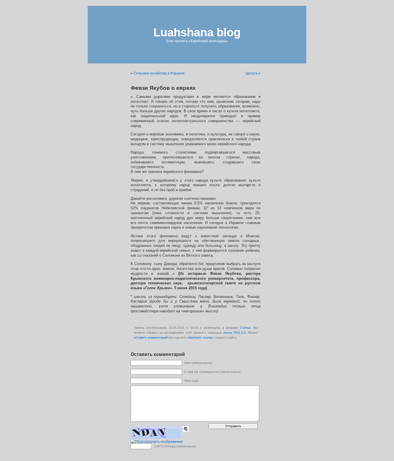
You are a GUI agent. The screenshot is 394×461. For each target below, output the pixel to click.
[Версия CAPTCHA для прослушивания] (186, 429)
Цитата (251, 73)
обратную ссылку (200, 337)
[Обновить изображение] (157, 442)
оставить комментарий (151, 337)
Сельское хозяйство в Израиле (159, 73)
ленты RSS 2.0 (234, 332)
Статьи (245, 327)
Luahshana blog (197, 32)
